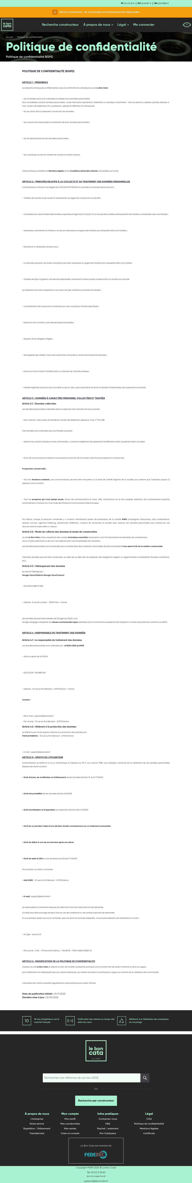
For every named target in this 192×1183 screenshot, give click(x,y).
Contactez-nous (108, 1119)
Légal (121, 24)
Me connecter (143, 24)
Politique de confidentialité (149, 1124)
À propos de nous (96, 24)
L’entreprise (37, 1119)
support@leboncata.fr (96, 1181)
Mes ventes (70, 1129)
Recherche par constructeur (96, 1100)
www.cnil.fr (36, 934)
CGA (149, 1119)
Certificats (149, 1133)
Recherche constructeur (60, 24)
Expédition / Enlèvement (36, 1129)
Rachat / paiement (107, 1129)
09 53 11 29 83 (98, 1172)
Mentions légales (149, 1129)
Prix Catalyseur (108, 1133)
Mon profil (70, 1119)
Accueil (9, 37)
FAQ (107, 1124)
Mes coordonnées (70, 1124)
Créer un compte (70, 1133)
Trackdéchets (37, 1133)
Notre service (37, 1124)
